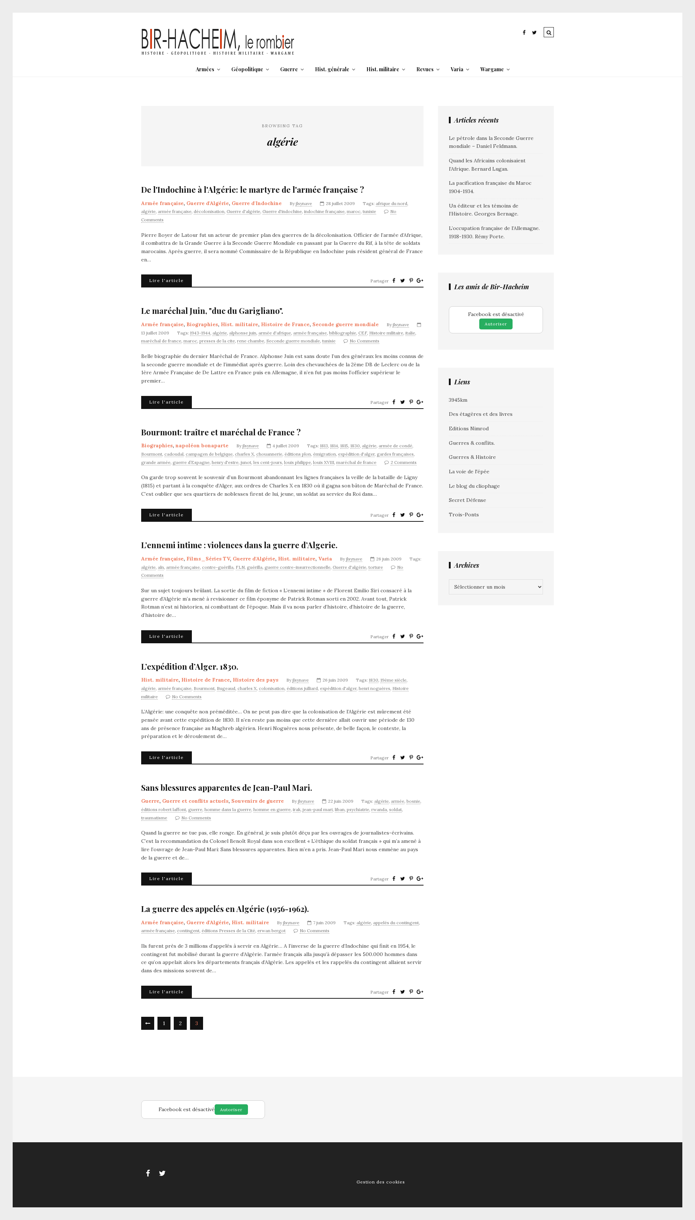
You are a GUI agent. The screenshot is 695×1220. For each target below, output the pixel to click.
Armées (205, 69)
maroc (354, 211)
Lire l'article (166, 280)
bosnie (413, 801)
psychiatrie (358, 809)
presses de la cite (217, 341)
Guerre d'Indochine (257, 203)
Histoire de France (285, 324)
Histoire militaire (386, 333)
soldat (395, 809)
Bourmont (151, 454)
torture (375, 567)
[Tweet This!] (402, 280)
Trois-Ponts (464, 514)
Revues (425, 69)
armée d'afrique (274, 333)
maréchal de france (161, 341)
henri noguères (374, 688)
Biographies (202, 324)
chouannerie (269, 454)
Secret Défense (467, 500)
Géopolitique (247, 69)
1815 (344, 445)
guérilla (254, 567)
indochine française (324, 211)
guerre (195, 809)
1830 (355, 445)
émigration (324, 454)
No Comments (364, 341)
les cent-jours (267, 462)
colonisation (272, 688)
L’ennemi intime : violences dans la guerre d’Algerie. (239, 545)
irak (296, 809)
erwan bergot (271, 930)
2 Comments (404, 462)
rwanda (379, 809)
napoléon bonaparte (202, 445)
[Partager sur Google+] (420, 280)
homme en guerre (272, 809)
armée (397, 801)
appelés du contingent (396, 922)
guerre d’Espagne (191, 462)
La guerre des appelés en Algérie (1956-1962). (225, 909)
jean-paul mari (318, 809)
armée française (174, 211)
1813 (324, 445)
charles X (244, 454)
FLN (240, 567)
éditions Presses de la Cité (228, 930)
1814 (334, 445)
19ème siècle (393, 680)
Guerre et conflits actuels (195, 801)
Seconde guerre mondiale (345, 324)
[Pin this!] (411, 280)
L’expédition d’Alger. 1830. (189, 666)
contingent (188, 930)
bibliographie (342, 333)
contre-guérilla (217, 567)
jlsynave (304, 203)
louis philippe (297, 462)
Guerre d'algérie (243, 211)
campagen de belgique (209, 454)
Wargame (492, 69)
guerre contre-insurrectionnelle (297, 567)
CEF (362, 333)
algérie (148, 211)
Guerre (289, 69)
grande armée (155, 462)
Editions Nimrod (469, 428)
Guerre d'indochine (282, 211)
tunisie (369, 211)
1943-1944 (200, 333)
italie (410, 333)
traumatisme (154, 817)
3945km (458, 400)
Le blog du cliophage (474, 486)
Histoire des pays (255, 680)
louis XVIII (323, 462)
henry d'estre (225, 462)
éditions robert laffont (163, 809)
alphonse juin (242, 333)
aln (161, 567)
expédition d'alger (356, 454)
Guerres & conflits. (472, 443)
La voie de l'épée (469, 471)
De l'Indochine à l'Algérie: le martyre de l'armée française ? (252, 189)
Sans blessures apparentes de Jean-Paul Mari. (226, 787)
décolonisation (209, 211)
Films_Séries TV (208, 558)
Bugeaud (226, 688)
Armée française (162, 203)
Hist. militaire (382, 69)
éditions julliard (302, 688)
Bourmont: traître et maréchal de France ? (221, 432)
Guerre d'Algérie (207, 203)
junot (246, 462)
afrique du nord (391, 203)
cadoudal (174, 454)
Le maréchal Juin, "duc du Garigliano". (212, 311)
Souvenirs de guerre (257, 801)
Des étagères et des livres (481, 414)
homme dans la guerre (228, 809)
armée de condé (395, 445)
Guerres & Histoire (472, 457)
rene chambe (250, 341)
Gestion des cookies (381, 1182)
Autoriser (496, 324)
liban (340, 809)
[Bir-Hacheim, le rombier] (218, 54)
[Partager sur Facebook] (393, 280)
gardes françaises (395, 454)
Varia (457, 69)
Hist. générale (332, 69)
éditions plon (298, 454)
